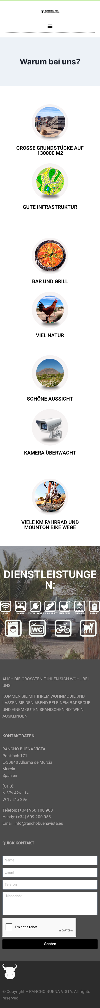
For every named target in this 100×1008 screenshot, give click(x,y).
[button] (50, 26)
